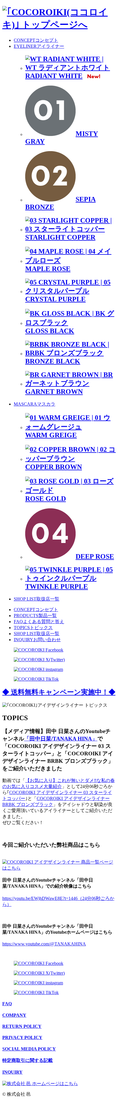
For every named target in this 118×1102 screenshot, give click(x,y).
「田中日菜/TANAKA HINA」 (60, 739)
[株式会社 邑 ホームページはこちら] (40, 1083)
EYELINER (39, 46)
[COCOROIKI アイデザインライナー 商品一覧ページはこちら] (59, 868)
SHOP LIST (36, 599)
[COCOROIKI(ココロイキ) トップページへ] (59, 24)
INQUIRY (37, 639)
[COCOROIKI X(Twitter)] (39, 659)
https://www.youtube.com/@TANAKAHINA (44, 943)
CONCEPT (36, 40)
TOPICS (33, 627)
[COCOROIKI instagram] (38, 669)
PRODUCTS (35, 615)
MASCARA (34, 404)
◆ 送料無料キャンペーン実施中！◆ (58, 692)
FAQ (39, 621)
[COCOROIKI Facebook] (38, 649)
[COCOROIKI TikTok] (36, 679)
